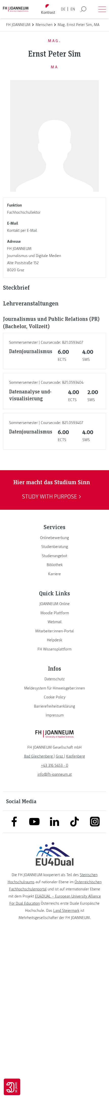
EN (72, 9)
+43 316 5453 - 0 (54, 765)
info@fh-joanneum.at (55, 774)
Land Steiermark (66, 910)
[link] (54, 537)
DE (63, 9)
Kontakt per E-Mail (22, 230)
